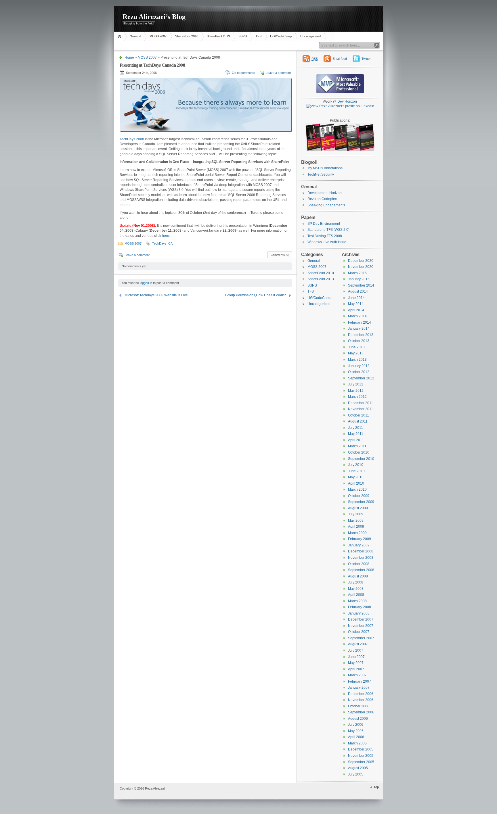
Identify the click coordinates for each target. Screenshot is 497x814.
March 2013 (357, 360)
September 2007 (361, 638)
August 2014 (358, 291)
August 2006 (358, 719)
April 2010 (356, 483)
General (135, 36)
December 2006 (360, 694)
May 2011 (355, 434)
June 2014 (356, 298)
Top (376, 787)
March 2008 (357, 601)
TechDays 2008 (132, 139)
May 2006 (356, 731)
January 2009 (359, 545)
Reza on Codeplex (322, 199)
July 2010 (355, 465)
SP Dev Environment (323, 224)
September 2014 (361, 285)
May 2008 (356, 589)
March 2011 (357, 446)
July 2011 (355, 428)
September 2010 (361, 459)
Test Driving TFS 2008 (324, 236)
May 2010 (356, 477)
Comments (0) (280, 254)
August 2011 (358, 421)
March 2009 (357, 533)
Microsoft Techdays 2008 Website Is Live (156, 295)
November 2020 (360, 267)
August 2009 (358, 508)
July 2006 (355, 725)
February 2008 (359, 607)
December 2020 (360, 261)
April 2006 (356, 737)
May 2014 (356, 304)
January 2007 (359, 688)
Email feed (339, 58)
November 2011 (360, 409)
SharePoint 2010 (186, 36)
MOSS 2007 (158, 36)
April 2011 (356, 440)
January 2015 (359, 279)
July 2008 (355, 582)
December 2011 (360, 403)
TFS (258, 36)
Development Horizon (324, 193)
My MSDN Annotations (325, 168)
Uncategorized (310, 36)
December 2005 (360, 749)
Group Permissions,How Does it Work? (255, 295)
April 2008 (356, 595)
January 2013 (359, 366)
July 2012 (355, 384)
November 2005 (360, 756)
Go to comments (243, 72)
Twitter (366, 58)
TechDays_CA (162, 243)
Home (120, 36)
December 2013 (360, 335)
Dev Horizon (347, 101)
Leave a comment (278, 72)
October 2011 (358, 415)
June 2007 (356, 657)
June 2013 (356, 347)
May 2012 (356, 391)
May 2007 (356, 663)
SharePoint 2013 (218, 36)
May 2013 (356, 353)
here (165, 236)
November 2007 (360, 626)
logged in (146, 283)
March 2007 (357, 675)
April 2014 (356, 310)
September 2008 (361, 570)
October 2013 (358, 341)
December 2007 (360, 619)
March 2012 (357, 397)
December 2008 (360, 551)
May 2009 (356, 521)
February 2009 (359, 539)
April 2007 (356, 669)
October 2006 (358, 706)
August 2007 (358, 644)
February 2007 (359, 681)
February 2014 (359, 322)
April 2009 (356, 527)
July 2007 (355, 650)
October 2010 (358, 452)
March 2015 (357, 273)
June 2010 (356, 471)
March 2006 (357, 743)
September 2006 (361, 712)
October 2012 (358, 372)
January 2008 (359, 613)
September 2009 (361, 502)
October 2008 (358, 564)
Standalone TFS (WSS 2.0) (328, 230)
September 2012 (361, 378)
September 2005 (361, 762)
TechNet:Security (320, 174)
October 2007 (358, 632)
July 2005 (355, 774)
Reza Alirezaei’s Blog (154, 16)
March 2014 (357, 316)
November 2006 (360, 700)
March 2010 (357, 489)
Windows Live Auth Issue (326, 242)
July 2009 (355, 514)
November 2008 (360, 558)
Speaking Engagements (326, 205)
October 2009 (358, 496)
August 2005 (358, 768)
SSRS (242, 36)
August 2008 (358, 576)
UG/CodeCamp (281, 36)
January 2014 (359, 329)
